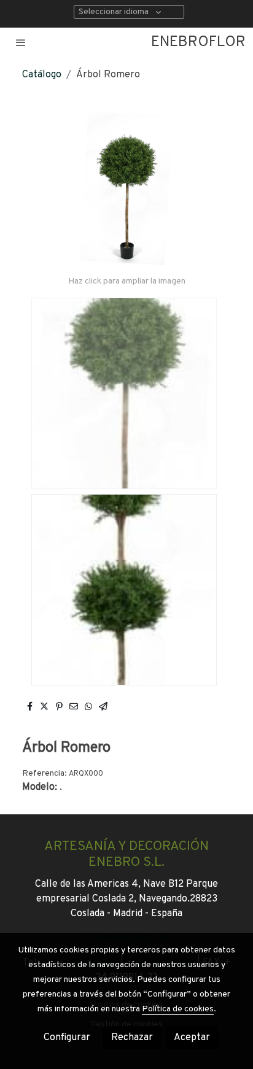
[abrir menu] (21, 42)
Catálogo (41, 75)
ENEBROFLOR (198, 43)
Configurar (67, 1038)
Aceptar (192, 1038)
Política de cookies (178, 1009)
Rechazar (132, 1038)
